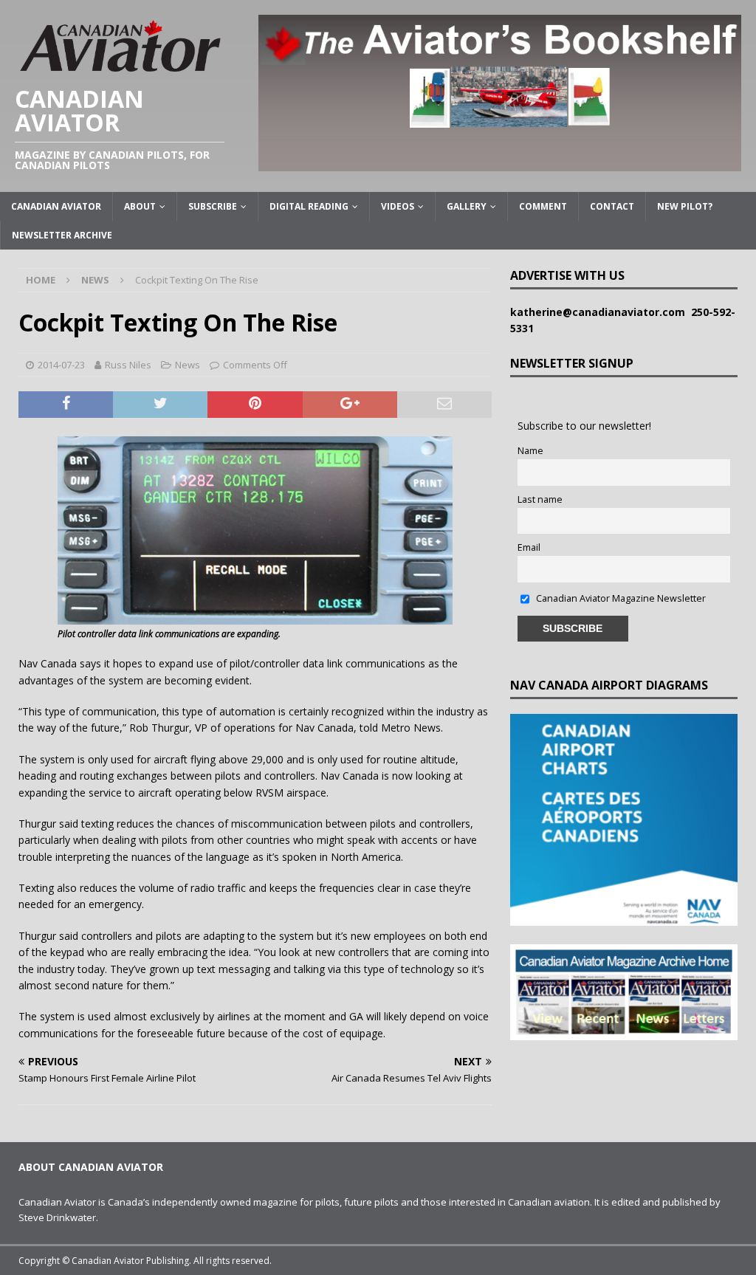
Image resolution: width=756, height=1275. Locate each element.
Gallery (467, 206)
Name (530, 450)
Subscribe (212, 206)
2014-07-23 (61, 364)
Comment (543, 206)
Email (529, 547)
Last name (540, 499)
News (187, 364)
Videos (397, 206)
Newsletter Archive (62, 235)
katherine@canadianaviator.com (600, 312)
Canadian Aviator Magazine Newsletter (620, 598)
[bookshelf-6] (499, 162)
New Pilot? (684, 206)
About (140, 206)
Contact (612, 206)
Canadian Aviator (56, 206)
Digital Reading (308, 206)
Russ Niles (128, 364)
